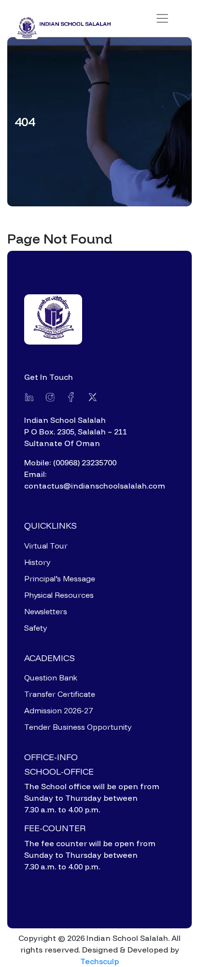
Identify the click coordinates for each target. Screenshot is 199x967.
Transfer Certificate (59, 694)
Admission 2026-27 (58, 710)
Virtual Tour (46, 545)
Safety (35, 628)
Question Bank (50, 677)
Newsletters (45, 611)
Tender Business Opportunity (77, 727)
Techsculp (99, 961)
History (37, 562)
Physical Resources (59, 595)
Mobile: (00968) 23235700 (70, 462)
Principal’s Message (59, 578)
